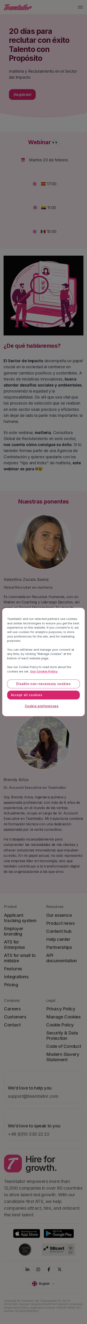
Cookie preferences (42, 706)
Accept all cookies (26, 695)
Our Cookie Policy (44, 671)
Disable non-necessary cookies (43, 684)
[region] (43, 662)
